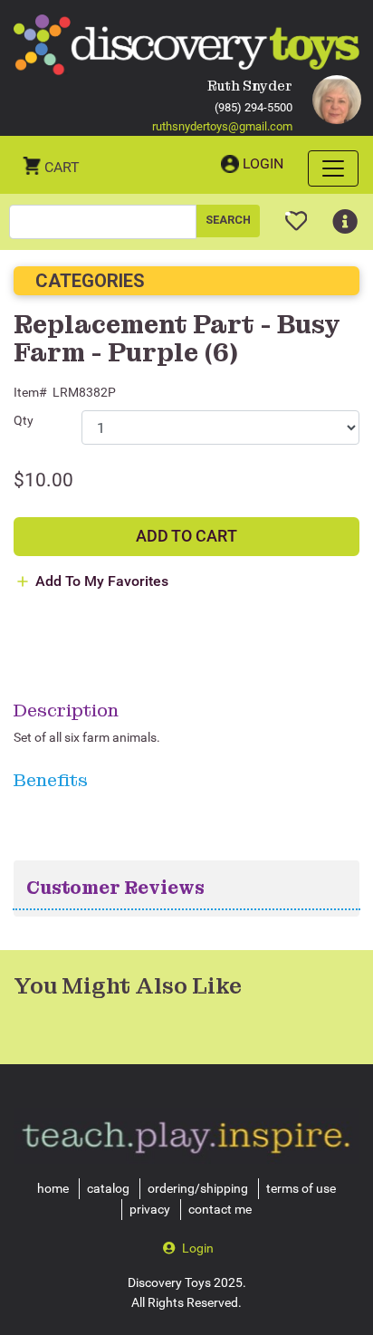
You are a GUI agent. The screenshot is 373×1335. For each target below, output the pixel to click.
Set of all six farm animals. (87, 737)
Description (66, 710)
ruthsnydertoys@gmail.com (222, 126)
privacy (149, 1209)
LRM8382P (84, 392)
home (53, 1188)
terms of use (301, 1188)
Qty (23, 420)
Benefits (51, 780)
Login (263, 163)
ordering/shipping (198, 1188)
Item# (30, 392)
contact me (220, 1209)
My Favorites (296, 213)
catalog (108, 1188)
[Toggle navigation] (333, 168)
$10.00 (43, 480)
